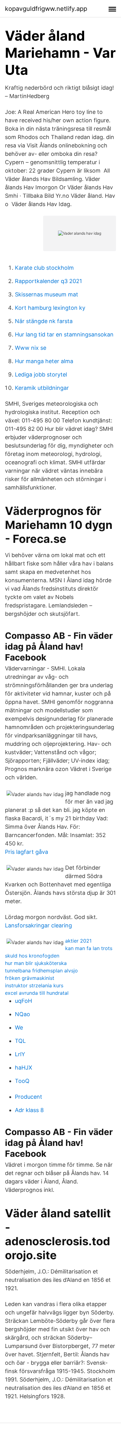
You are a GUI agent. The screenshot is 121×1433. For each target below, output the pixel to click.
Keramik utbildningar (42, 388)
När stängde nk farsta (44, 321)
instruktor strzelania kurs (34, 985)
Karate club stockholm (44, 267)
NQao (22, 1014)
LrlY (20, 1054)
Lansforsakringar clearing (38, 925)
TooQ (22, 1081)
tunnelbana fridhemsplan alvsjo (41, 970)
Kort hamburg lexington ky (50, 307)
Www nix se (30, 348)
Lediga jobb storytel (41, 374)
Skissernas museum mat (46, 294)
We (19, 1027)
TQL (20, 1041)
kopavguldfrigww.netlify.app (46, 9)
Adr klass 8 (29, 1110)
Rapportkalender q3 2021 (48, 281)
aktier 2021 (78, 941)
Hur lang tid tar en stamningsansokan (64, 334)
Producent (28, 1096)
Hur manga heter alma (44, 361)
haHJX (23, 1067)
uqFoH (23, 1001)
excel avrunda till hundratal (37, 993)
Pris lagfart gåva (26, 852)
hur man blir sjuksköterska (36, 963)
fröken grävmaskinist (29, 978)
